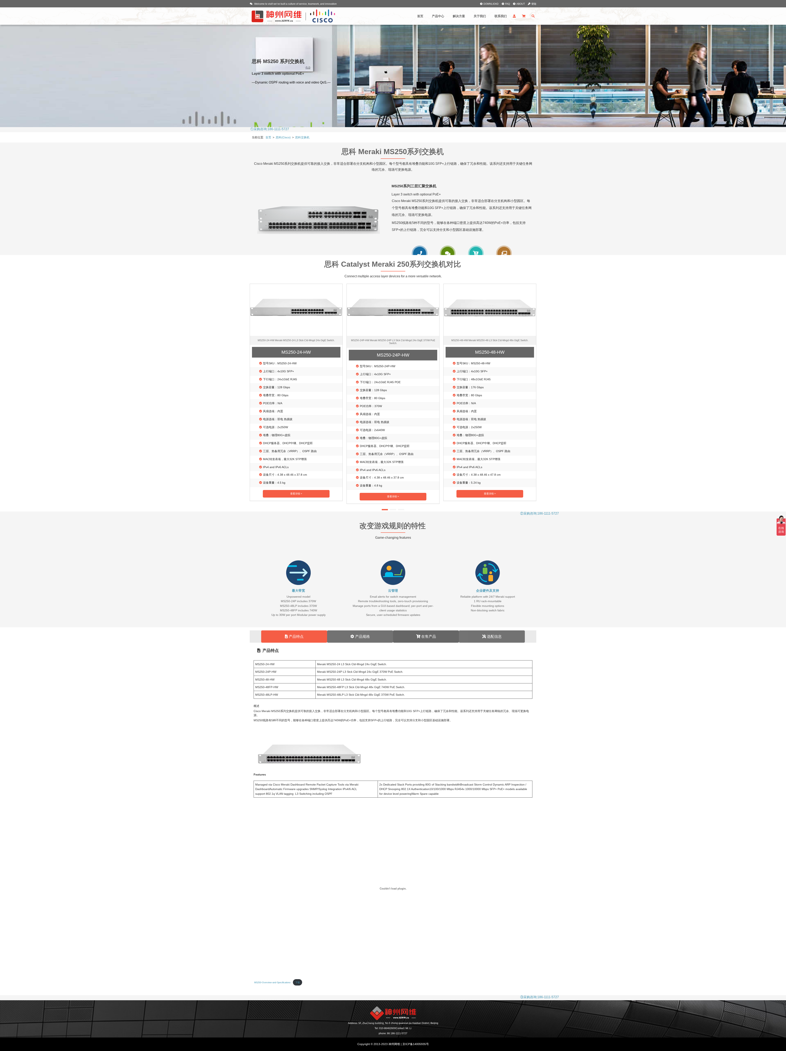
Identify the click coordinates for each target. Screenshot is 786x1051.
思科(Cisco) (283, 137)
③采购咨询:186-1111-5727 (649, 997)
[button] (530, 377)
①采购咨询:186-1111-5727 (379, 129)
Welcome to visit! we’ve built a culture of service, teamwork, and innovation (295, 3)
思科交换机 (302, 137)
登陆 (533, 3)
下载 (297, 982)
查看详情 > (296, 493)
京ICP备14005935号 (415, 1044)
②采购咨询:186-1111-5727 (649, 513)
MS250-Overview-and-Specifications (272, 982)
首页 (268, 137)
